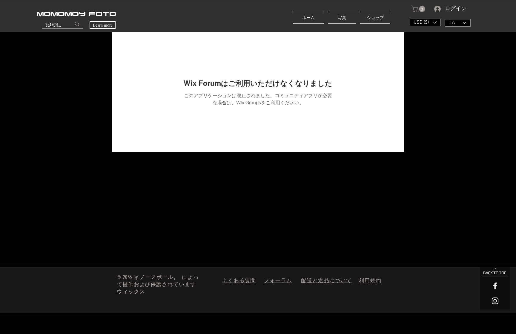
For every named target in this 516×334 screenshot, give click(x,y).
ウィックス (131, 291)
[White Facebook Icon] (495, 285)
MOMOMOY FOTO (76, 14)
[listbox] (425, 22)
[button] (419, 9)
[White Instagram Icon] (495, 300)
